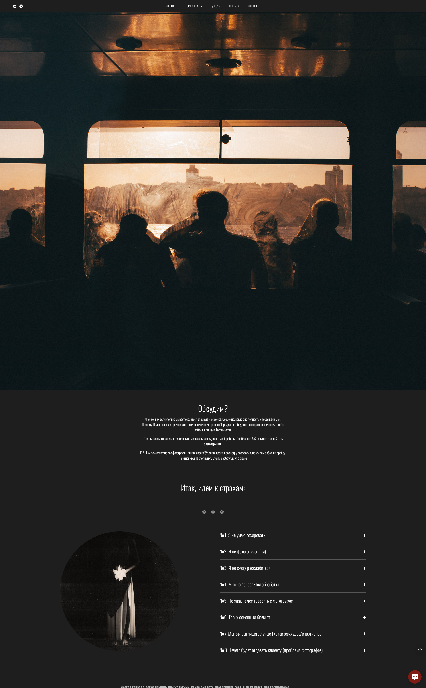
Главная (170, 6)
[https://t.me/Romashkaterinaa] (21, 6)
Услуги (216, 6)
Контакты (254, 6)
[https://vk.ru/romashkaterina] (14, 6)
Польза (234, 6)
